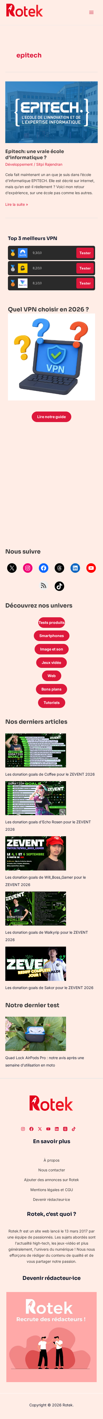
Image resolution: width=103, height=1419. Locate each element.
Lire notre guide (51, 416)
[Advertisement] (51, 486)
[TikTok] (59, 586)
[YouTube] (91, 568)
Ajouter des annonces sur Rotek (51, 1179)
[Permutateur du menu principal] (91, 12)
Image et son (51, 649)
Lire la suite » (16, 204)
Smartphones (51, 635)
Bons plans (51, 689)
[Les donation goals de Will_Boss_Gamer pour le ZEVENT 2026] (35, 853)
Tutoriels (52, 702)
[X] (12, 568)
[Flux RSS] (43, 585)
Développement (19, 164)
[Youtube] (48, 1129)
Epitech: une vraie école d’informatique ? (34, 154)
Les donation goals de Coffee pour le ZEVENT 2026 (50, 774)
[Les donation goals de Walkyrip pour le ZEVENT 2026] (35, 909)
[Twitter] (40, 1129)
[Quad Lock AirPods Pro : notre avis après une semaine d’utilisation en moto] (35, 1034)
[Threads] (59, 568)
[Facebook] (43, 568)
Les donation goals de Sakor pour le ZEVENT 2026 (49, 987)
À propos (51, 1160)
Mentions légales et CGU (51, 1189)
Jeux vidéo (51, 662)
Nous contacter (51, 1170)
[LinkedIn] (75, 568)
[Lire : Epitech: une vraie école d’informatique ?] (51, 112)
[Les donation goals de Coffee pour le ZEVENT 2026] (35, 750)
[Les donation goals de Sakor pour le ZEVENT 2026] (35, 964)
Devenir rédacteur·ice (51, 1199)
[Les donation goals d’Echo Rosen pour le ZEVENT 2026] (35, 798)
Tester (85, 253)
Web (52, 675)
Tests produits (52, 622)
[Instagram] (27, 568)
